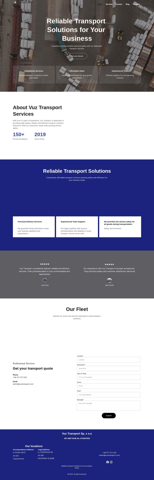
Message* (80, 400)
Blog (127, 4)
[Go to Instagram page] (111, 462)
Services (109, 4)
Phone (79, 382)
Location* (80, 356)
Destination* (81, 365)
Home (99, 4)
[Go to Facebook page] (107, 462)
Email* (79, 391)
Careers (119, 4)
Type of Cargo (81, 373)
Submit (109, 416)
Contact (136, 4)
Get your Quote (77, 56)
